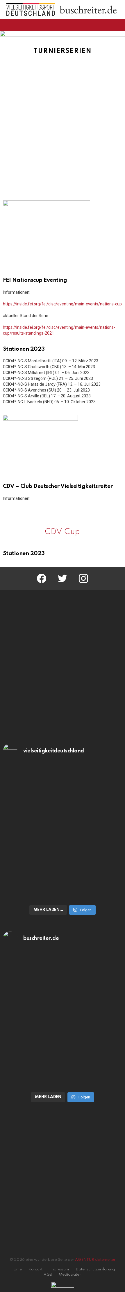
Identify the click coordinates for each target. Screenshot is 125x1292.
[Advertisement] (62, 126)
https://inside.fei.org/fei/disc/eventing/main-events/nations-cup (62, 304)
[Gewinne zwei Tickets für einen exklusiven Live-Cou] (62, 986)
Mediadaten (70, 1275)
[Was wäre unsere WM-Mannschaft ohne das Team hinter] (62, 798)
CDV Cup (62, 532)
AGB (48, 1275)
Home (16, 1269)
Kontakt (35, 1269)
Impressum (59, 1269)
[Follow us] (108, 25)
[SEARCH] (118, 25)
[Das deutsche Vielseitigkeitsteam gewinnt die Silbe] (62, 866)
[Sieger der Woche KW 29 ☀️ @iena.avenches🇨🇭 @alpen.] (62, 1054)
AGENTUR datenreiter (95, 1260)
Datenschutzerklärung (95, 1269)
